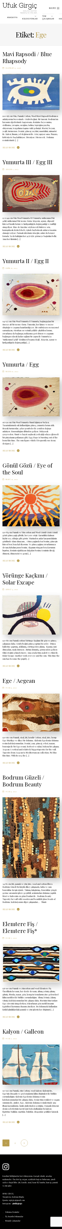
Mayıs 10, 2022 (12, 371)
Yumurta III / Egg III (27, 162)
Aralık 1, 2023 (12, 169)
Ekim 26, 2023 (11, 268)
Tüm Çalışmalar (48, 17)
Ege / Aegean (18, 680)
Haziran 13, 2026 (13, 68)
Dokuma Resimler (12, 1212)
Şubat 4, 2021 (12, 589)
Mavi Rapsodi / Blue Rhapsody (27, 57)
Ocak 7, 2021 (11, 938)
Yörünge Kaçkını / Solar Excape (25, 579)
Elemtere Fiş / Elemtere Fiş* (20, 927)
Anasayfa (12, 17)
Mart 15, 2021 (12, 479)
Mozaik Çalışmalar (13, 1221)
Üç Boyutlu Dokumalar (14, 1216)
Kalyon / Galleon (23, 1031)
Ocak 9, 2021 (11, 688)
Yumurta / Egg (20, 364)
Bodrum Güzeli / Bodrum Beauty (23, 781)
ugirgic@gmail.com (17, 1200)
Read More (9, 147)
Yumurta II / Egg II (25, 260)
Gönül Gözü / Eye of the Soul (27, 469)
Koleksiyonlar (30, 19)
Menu (53, 8)
